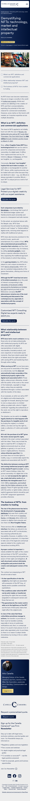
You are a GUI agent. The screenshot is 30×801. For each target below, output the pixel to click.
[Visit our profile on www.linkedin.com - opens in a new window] (9, 776)
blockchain (5, 210)
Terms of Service (21, 789)
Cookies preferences (16, 787)
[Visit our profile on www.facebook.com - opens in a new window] (15, 776)
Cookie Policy (6, 787)
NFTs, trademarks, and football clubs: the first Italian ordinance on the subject (14, 485)
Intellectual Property (8, 42)
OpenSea (22, 515)
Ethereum (17, 157)
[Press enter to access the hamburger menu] (27, 4)
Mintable (12, 518)
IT (13, 781)
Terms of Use (12, 789)
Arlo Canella (9, 45)
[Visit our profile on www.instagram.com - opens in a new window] (20, 776)
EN (16, 781)
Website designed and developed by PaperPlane (15, 792)
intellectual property (9, 101)
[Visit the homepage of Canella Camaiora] (10, 4)
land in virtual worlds (12, 267)
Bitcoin (9, 157)
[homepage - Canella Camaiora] (15, 704)
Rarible (3, 518)
